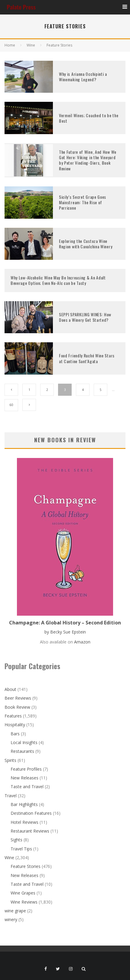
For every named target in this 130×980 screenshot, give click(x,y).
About (10, 689)
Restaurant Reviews (30, 831)
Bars (15, 734)
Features (13, 716)
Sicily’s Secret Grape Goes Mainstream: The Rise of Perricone (82, 202)
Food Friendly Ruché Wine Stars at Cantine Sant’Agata (87, 358)
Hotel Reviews (24, 822)
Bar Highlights (24, 804)
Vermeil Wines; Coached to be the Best (88, 118)
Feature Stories (26, 866)
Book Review (17, 707)
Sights (16, 840)
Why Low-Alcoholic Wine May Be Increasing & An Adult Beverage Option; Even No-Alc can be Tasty (58, 280)
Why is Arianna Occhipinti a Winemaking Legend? (83, 76)
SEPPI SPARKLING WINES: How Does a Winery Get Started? (85, 317)
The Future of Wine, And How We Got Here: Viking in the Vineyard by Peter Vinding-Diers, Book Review (87, 160)
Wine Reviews (24, 902)
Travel (11, 795)
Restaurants (22, 751)
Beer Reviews (18, 698)
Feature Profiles (26, 769)
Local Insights (24, 742)
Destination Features (31, 813)
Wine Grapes (23, 893)
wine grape (15, 911)
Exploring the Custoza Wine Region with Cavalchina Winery (85, 244)
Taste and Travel (27, 786)
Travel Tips (21, 849)
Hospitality (15, 724)
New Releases (24, 778)
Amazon (82, 642)
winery (11, 919)
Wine (9, 857)
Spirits (10, 760)
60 (11, 405)
